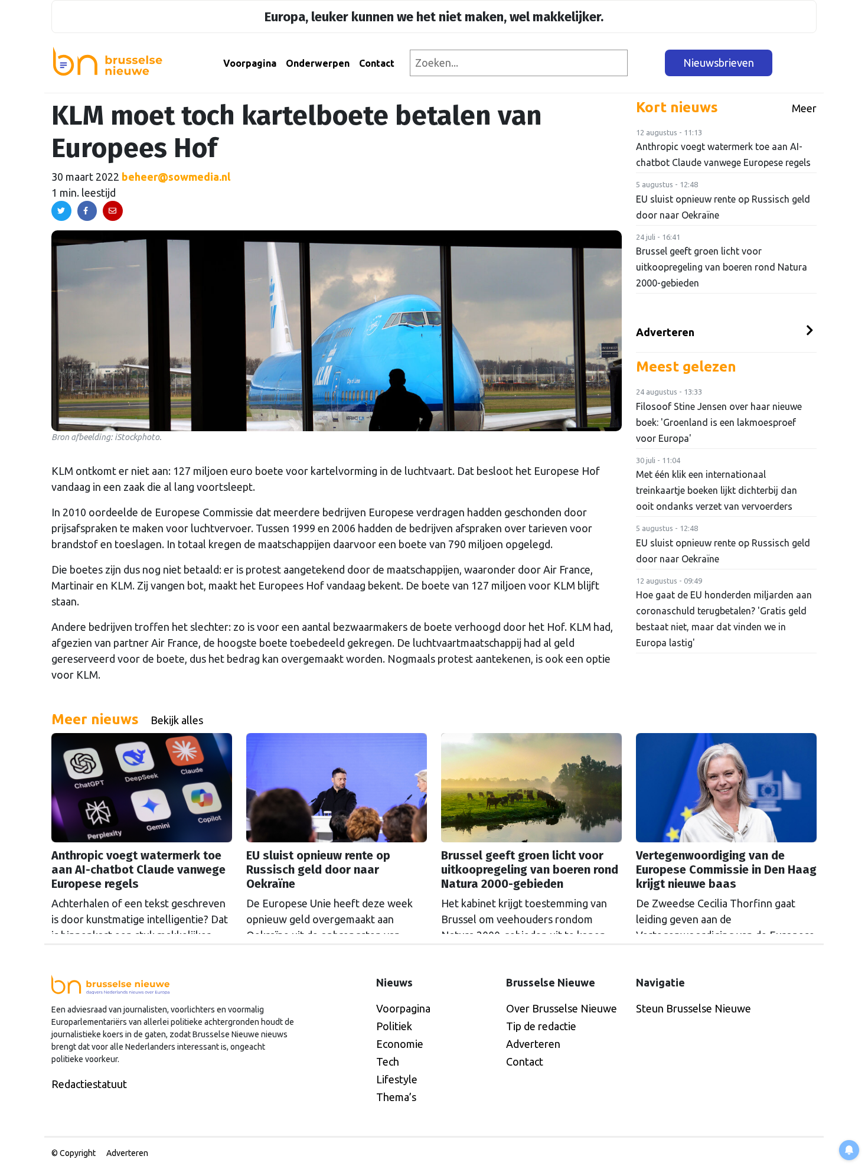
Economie (399, 1044)
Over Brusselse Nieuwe (561, 1008)
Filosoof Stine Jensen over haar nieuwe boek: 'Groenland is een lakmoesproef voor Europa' (719, 422)
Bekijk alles (177, 720)
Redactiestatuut (89, 1084)
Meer (804, 108)
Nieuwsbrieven (718, 63)
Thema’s (396, 1097)
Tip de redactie (541, 1026)
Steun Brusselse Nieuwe (693, 1008)
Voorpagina (249, 63)
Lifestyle (396, 1079)
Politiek (394, 1026)
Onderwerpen (318, 63)
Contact (376, 63)
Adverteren (665, 332)
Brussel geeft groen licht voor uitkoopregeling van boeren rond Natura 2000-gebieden (721, 267)
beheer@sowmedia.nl (176, 177)
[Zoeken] (647, 63)
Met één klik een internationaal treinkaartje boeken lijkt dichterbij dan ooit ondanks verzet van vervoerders (716, 490)
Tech (387, 1061)
